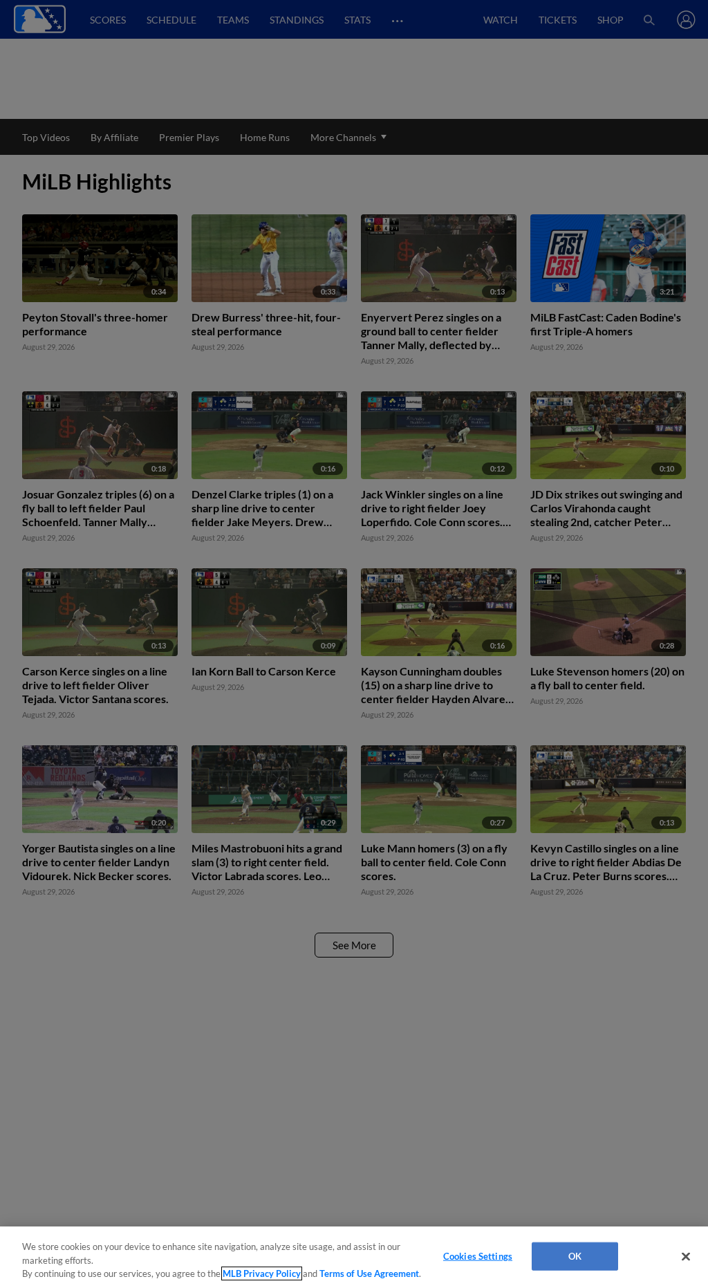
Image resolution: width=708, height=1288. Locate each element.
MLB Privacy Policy (262, 1273)
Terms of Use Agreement (369, 1273)
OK (574, 1255)
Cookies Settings (477, 1255)
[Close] (686, 1256)
